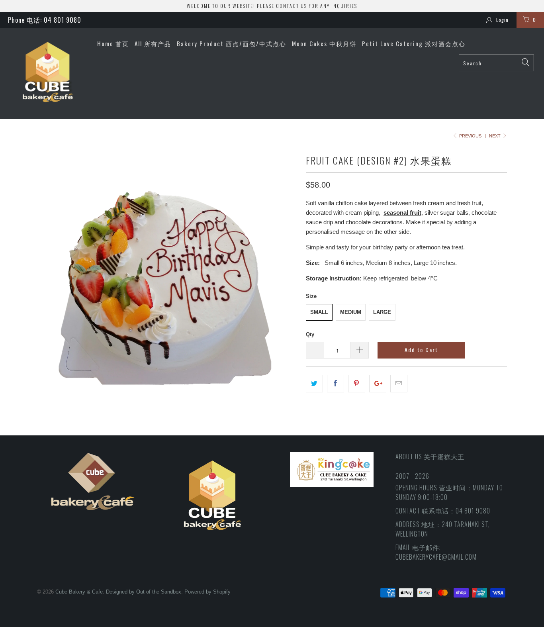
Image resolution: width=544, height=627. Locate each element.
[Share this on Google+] (377, 383)
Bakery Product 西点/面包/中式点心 (231, 43)
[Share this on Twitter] (314, 383)
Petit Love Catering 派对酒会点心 (414, 43)
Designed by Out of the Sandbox (143, 592)
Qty (310, 334)
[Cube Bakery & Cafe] (47, 73)
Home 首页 (113, 43)
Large (382, 312)
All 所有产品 (153, 43)
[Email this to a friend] (398, 383)
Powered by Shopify (207, 592)
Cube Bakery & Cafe (79, 592)
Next (495, 135)
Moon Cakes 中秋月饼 (324, 43)
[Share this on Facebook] (335, 383)
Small (319, 312)
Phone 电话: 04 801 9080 (44, 20)
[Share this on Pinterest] (356, 383)
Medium (350, 312)
